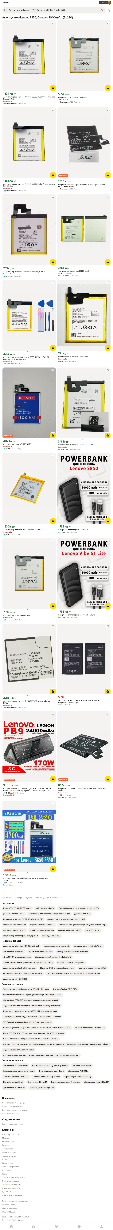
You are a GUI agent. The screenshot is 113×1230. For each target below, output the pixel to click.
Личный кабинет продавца (13, 1103)
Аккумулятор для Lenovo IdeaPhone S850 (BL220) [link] (24, 272)
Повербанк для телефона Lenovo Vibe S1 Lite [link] (76, 615)
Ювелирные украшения (12, 1195)
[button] (109, 10)
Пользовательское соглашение (15, 1201)
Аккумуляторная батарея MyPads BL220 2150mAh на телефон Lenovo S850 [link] (29, 98)
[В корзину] (53, 88)
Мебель (5, 1138)
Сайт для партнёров (10, 1114)
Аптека (5, 1160)
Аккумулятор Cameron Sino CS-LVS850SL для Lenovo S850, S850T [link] (82, 789)
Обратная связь (8, 1205)
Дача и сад (6, 1170)
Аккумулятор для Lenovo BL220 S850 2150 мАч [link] (22, 530)
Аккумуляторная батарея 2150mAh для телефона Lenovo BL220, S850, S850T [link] (81, 186)
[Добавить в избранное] (53, 23)
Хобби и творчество (10, 1167)
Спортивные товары (10, 1181)
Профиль (101, 1226)
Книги (4, 1174)
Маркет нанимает (9, 1208)
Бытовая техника (9, 1142)
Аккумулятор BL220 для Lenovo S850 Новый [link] (76, 445)
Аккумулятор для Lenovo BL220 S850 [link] (73, 271)
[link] (17, 908)
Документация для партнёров (14, 1110)
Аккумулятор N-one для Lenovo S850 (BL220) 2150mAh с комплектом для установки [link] (27, 358)
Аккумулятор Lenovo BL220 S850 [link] (17, 444)
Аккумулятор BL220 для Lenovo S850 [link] (73, 97)
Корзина (79, 1226)
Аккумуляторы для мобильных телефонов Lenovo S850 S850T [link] (26, 879)
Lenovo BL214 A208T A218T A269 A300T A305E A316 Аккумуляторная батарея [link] (80, 701)
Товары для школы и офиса (13, 1177)
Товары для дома (9, 1156)
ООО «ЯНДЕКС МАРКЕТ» (19, 1217)
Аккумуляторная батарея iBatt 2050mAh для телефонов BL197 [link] (26, 702)
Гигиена (5, 1145)
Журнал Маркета (9, 1212)
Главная (11, 1226)
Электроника (7, 1149)
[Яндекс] (21, 1220)
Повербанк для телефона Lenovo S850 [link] (74, 530)
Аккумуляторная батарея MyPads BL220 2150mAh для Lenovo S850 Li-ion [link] (29, 185)
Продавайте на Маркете (12, 1106)
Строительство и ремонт (12, 1188)
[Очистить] (102, 10)
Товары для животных (11, 1185)
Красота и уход (8, 1163)
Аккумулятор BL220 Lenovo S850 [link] (17, 615)
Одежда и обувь (9, 1152)
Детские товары (9, 1192)
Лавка (34, 1226)
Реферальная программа (12, 1124)
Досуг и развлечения (11, 1134)
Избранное (56, 1226)
